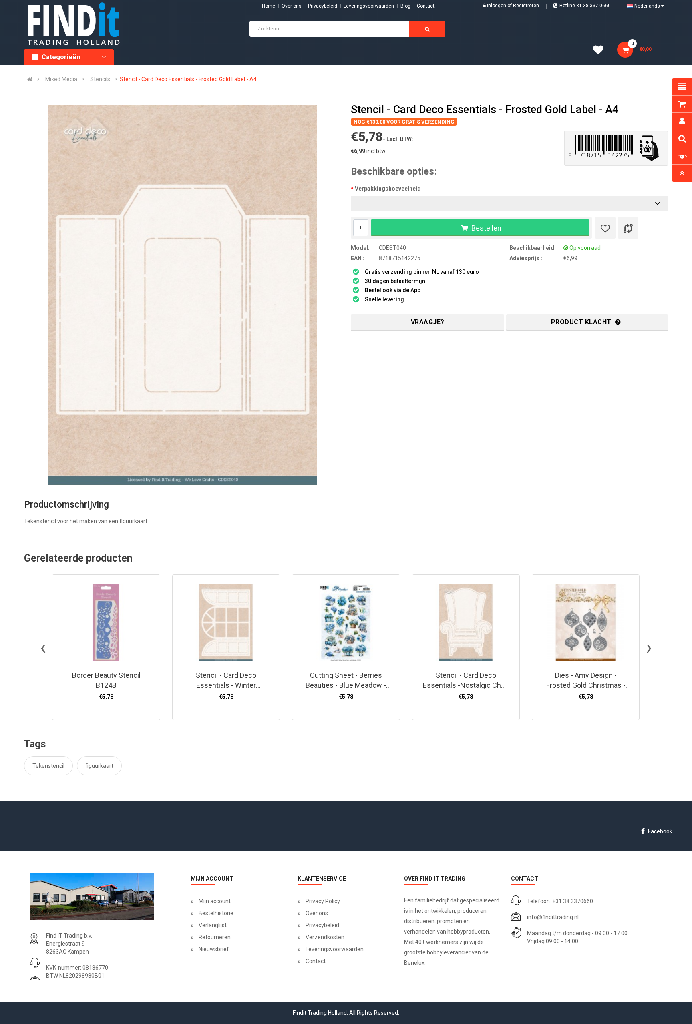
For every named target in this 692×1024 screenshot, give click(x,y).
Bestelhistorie (216, 913)
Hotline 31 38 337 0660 (585, 5)
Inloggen (497, 5)
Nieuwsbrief (214, 949)
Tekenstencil (48, 766)
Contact (316, 961)
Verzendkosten (325, 937)
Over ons (292, 6)
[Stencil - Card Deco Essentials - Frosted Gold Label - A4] (182, 295)
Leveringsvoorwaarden (369, 6)
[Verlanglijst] (605, 228)
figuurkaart (99, 766)
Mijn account (215, 901)
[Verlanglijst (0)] (601, 51)
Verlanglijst (213, 925)
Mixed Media (61, 79)
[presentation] (43, 647)
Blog (405, 6)
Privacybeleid (322, 6)
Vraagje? (428, 322)
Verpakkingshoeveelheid (388, 188)
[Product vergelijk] (628, 228)
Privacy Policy (323, 901)
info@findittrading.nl (553, 917)
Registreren (526, 5)
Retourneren (215, 937)
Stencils (100, 79)
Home (268, 6)
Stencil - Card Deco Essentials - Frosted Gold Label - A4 (188, 79)
